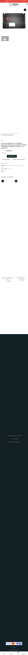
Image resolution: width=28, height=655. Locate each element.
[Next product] (5, 138)
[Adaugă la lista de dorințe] (8, 274)
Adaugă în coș (11, 156)
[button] (6, 274)
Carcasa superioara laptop (7, 135)
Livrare (14, 647)
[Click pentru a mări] (3, 31)
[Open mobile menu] (1, 4)
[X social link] (2, 2)
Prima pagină (4, 133)
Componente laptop (13, 133)
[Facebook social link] (5, 171)
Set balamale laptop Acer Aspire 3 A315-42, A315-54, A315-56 (7, 278)
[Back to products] (3, 138)
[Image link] (14, 385)
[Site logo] (14, 4)
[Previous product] (2, 138)
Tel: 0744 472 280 (15, 438)
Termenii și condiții (14, 650)
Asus (2, 140)
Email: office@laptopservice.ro (15, 442)
